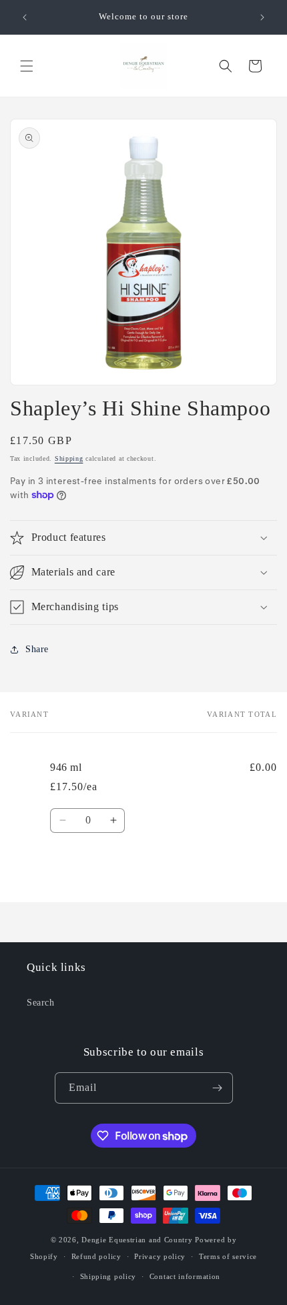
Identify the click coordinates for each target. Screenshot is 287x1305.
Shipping (69, 458)
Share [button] (37, 649)
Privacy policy (160, 1256)
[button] (26, 66)
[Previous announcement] (24, 17)
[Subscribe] (217, 1088)
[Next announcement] (262, 17)
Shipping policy (108, 1276)
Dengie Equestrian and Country (136, 1240)
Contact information (185, 1276)
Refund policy (96, 1256)
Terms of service (228, 1256)
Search (41, 1003)
